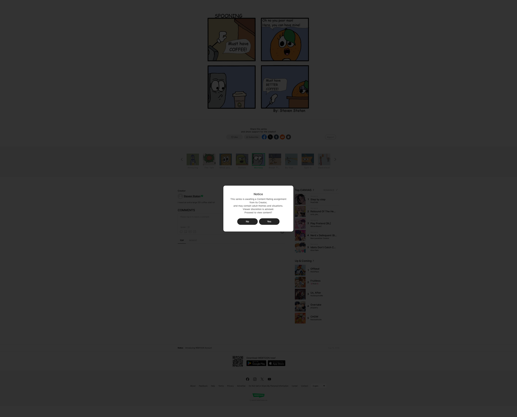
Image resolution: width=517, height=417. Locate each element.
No (247, 221)
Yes (269, 221)
